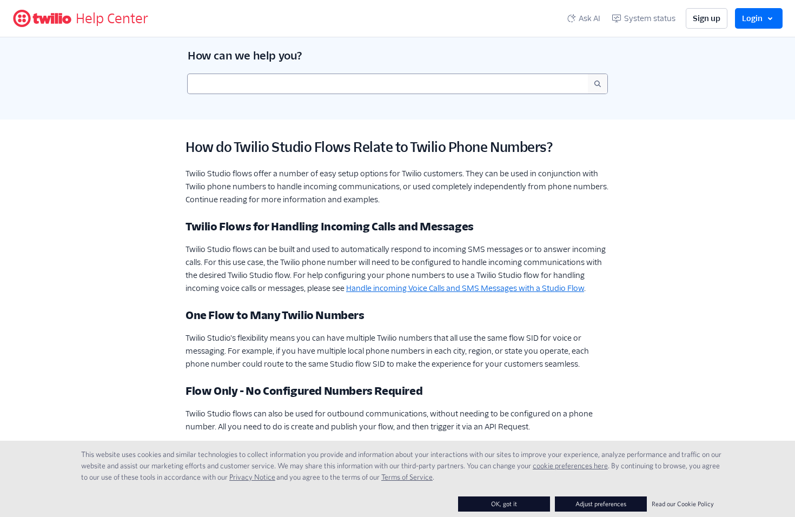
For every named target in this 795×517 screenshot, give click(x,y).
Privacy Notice (252, 477)
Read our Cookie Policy (683, 503)
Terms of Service (407, 477)
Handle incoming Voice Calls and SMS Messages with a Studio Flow (465, 288)
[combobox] (388, 84)
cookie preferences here (570, 465)
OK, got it (504, 503)
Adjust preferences (600, 503)
